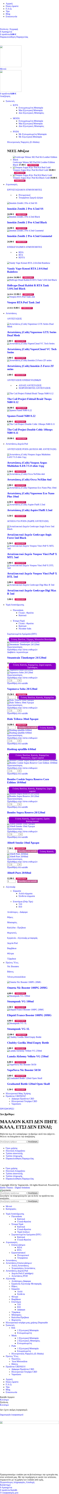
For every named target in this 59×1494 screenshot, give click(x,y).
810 (20, 906)
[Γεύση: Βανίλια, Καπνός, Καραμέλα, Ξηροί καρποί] (32, 793)
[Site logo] (10, 66)
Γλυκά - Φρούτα (26, 613)
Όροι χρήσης (11, 1148)
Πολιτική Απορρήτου (15, 1151)
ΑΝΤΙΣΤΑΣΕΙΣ (14, 318)
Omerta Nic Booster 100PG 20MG (27, 987)
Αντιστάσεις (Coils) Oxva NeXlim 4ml (29, 479)
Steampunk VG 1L (18, 1028)
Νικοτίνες (15, 1359)
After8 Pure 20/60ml (19, 872)
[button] (17, 683)
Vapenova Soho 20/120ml (22, 688)
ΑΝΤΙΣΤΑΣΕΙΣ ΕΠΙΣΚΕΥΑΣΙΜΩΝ (24, 380)
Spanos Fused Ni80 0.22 (21, 415)
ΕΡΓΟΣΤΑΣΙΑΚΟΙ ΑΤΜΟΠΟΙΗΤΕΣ (24, 189)
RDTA (22, 257)
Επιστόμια (16, 1302)
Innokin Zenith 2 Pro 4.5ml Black (27, 222)
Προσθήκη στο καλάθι (27, 727)
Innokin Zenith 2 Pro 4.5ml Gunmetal (29, 236)
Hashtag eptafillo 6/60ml (21, 749)
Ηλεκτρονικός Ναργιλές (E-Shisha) (23, 142)
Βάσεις (10, 971)
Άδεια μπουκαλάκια (16, 977)
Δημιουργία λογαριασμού (11, 1414)
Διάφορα (21, 1309)
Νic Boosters (13, 966)
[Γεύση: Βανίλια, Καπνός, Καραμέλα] (32, 700)
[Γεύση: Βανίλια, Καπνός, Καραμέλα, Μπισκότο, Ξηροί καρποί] (32, 760)
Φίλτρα (10, 953)
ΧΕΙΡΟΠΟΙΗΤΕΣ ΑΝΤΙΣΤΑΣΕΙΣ (35, 388)
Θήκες (10, 917)
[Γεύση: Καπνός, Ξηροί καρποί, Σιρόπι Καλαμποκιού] (32, 823)
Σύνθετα (21, 1294)
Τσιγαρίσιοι (31, 197)
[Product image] (23, 644)
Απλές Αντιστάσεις (20, 1265)
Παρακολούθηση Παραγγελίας (14, 37)
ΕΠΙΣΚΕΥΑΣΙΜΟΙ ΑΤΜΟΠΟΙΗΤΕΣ (24, 247)
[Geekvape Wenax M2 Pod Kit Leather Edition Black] (35, 159)
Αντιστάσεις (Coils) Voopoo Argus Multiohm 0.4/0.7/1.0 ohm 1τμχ (27, 464)
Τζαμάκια (11, 958)
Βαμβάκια (11, 948)
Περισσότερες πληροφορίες (13, 1482)
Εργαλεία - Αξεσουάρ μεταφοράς (22, 938)
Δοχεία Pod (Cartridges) (22, 1273)
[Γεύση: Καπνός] (32, 730)
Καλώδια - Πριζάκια (16, 927)
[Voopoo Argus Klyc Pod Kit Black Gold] (32, 175)
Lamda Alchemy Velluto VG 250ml (27, 1056)
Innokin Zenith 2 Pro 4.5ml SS (25, 208)
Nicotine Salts (25, 628)
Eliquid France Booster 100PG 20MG (29, 1015)
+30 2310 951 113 (8, 21)
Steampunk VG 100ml (20, 1001)
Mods (14, 1335)
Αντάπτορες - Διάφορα (17, 912)
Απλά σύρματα (25, 893)
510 (20, 904)
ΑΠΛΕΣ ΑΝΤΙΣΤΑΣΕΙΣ (30, 385)
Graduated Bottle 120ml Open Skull (28, 1083)
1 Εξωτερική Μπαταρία (28, 1330)
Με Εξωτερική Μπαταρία (30, 137)
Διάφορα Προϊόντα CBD (22, 1098)
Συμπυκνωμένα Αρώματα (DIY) (22, 634)
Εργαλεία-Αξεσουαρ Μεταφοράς (26, 1283)
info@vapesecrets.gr (9, 24)
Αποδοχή (30, 1482)
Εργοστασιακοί (18, 1252)
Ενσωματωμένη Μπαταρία (31, 107)
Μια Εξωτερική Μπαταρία (31, 110)
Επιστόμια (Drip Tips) (23, 901)
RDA (21, 252)
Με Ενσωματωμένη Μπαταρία (33, 134)
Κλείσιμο (4, 1399)
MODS (16, 118)
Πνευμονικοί (24, 195)
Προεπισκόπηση (14, 647)
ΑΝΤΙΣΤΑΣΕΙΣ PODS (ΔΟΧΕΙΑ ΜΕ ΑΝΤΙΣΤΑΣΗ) (31, 449)
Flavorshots (18, 610)
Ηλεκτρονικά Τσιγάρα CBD (24, 1101)
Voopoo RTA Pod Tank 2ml (23, 302)
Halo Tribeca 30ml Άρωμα (22, 718)
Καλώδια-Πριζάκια (20, 1317)
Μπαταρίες (12, 922)
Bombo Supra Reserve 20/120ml (26, 812)
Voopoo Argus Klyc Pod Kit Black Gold (31, 178)
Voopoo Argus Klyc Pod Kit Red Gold (31, 170)
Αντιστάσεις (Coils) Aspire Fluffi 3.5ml (29, 510)
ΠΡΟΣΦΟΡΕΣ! (7, 1109)
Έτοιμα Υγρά (19, 621)
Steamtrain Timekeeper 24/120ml (26, 657)
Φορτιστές (12, 933)
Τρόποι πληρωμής (14, 1156)
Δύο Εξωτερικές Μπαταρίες (31, 113)
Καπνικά (22, 615)
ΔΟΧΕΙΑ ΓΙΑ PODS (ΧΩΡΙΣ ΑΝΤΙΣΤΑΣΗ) (28, 521)
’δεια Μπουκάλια (19, 1361)
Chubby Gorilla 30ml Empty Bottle (28, 1042)
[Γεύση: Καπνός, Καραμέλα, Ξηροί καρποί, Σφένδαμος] (32, 670)
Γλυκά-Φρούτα (24, 1221)
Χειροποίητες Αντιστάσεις (23, 1268)
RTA (21, 255)
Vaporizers (16, 1104)
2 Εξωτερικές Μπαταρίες (28, 1340)
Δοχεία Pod (12, 943)
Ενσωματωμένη (24, 1333)
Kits (13, 1328)
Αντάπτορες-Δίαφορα (21, 1281)
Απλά (19, 1291)
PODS (16, 131)
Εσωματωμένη (24, 1351)
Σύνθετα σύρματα (27, 896)
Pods (13, 1346)
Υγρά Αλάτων (23, 1232)
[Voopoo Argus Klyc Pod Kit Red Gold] (31, 167)
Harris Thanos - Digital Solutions (15, 1187)
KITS (15, 105)
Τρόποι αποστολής (14, 1153)
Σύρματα (17, 891)
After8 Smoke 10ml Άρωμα (23, 842)
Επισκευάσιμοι (18, 1245)
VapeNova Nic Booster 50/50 (24, 1070)
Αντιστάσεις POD (19, 1276)
